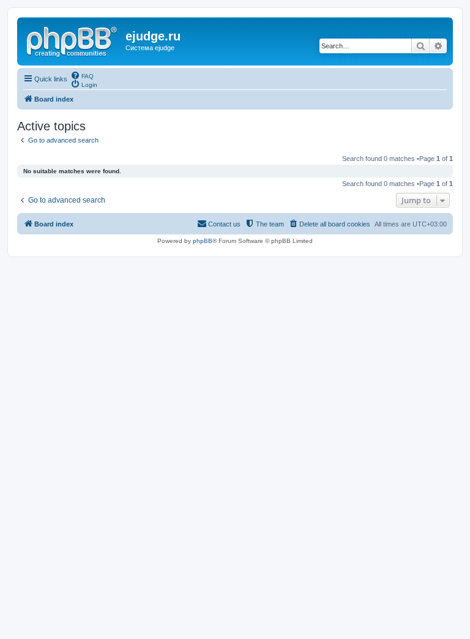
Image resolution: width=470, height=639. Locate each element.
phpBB (202, 240)
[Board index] (72, 39)
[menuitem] (82, 75)
